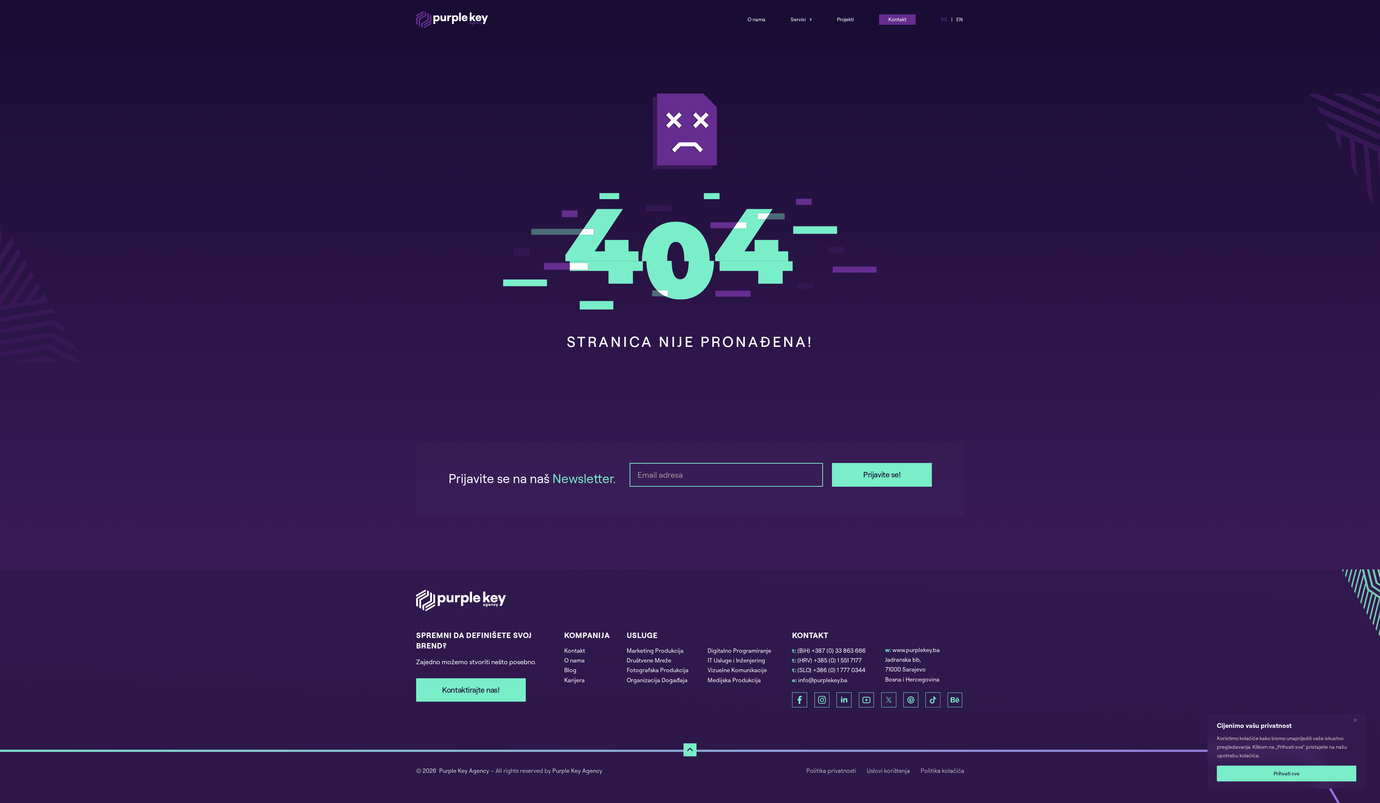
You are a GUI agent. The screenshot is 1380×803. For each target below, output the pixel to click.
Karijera (574, 680)
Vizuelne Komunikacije (737, 670)
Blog (570, 670)
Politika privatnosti (831, 770)
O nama (756, 19)
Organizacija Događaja (657, 680)
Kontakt (897, 19)
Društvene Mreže (649, 660)
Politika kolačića (942, 770)
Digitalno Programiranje (739, 650)
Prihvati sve (1287, 773)
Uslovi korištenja (888, 770)
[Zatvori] (1358, 720)
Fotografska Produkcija (658, 670)
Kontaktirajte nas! (470, 689)
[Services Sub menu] (810, 19)
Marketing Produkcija (655, 650)
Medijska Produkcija (734, 680)
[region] (1287, 751)
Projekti (845, 19)
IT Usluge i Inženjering (736, 660)
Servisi (798, 19)
